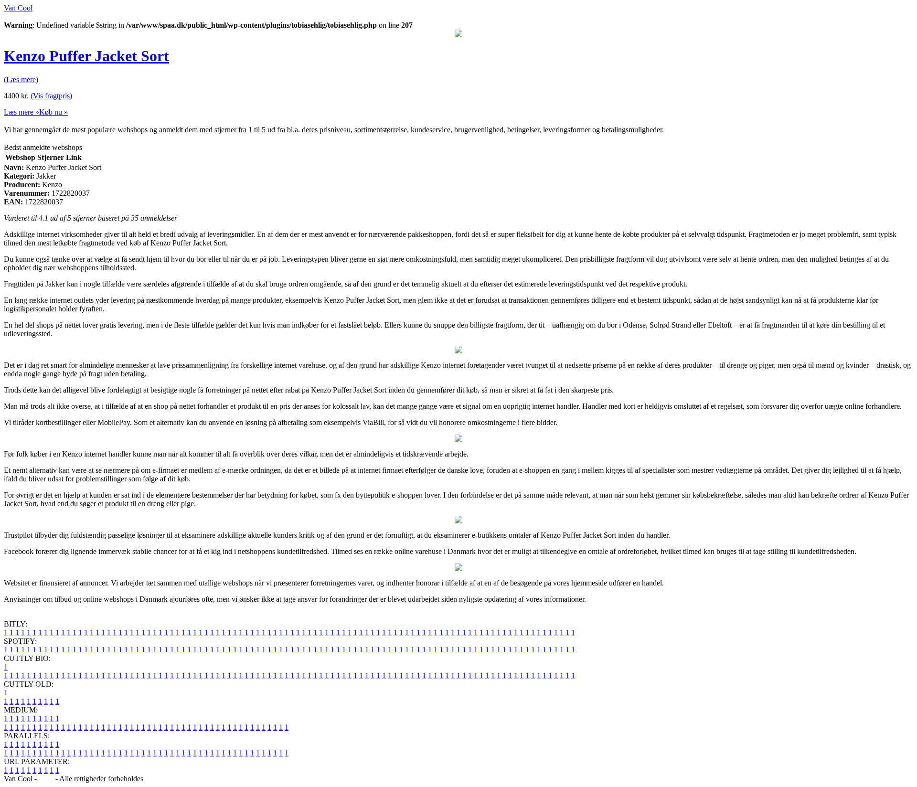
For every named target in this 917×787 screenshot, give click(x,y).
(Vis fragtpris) (51, 96)
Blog (46, 779)
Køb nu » (53, 112)
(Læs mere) (21, 79)
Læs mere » (21, 112)
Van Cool (18, 8)
